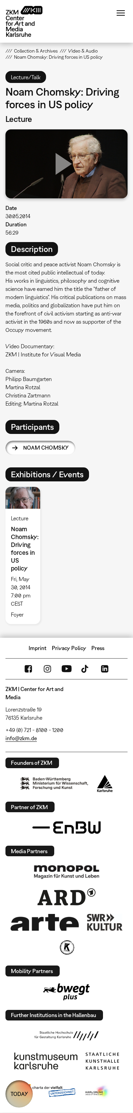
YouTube (66, 668)
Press (97, 648)
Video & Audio (83, 51)
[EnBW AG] (66, 827)
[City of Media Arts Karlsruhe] (97, 1091)
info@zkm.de (21, 738)
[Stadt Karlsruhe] (105, 783)
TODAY (19, 1094)
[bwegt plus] (66, 991)
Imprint (37, 648)
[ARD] (66, 896)
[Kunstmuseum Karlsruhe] (45, 1061)
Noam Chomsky (46, 448)
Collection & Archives (36, 51)
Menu (121, 12)
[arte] (45, 922)
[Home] (29, 21)
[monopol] (66, 871)
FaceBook (28, 668)
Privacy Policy (69, 648)
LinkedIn (105, 668)
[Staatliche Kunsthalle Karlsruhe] (102, 1061)
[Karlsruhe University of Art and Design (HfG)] (66, 1035)
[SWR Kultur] (104, 922)
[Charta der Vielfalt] (49, 1091)
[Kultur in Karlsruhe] (66, 947)
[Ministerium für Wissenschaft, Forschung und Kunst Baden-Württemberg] (54, 783)
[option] (25, 555)
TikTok (85, 668)
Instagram (47, 668)
